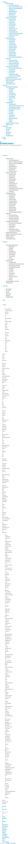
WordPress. (13, 843)
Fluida (7, 843)
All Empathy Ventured (6, 143)
